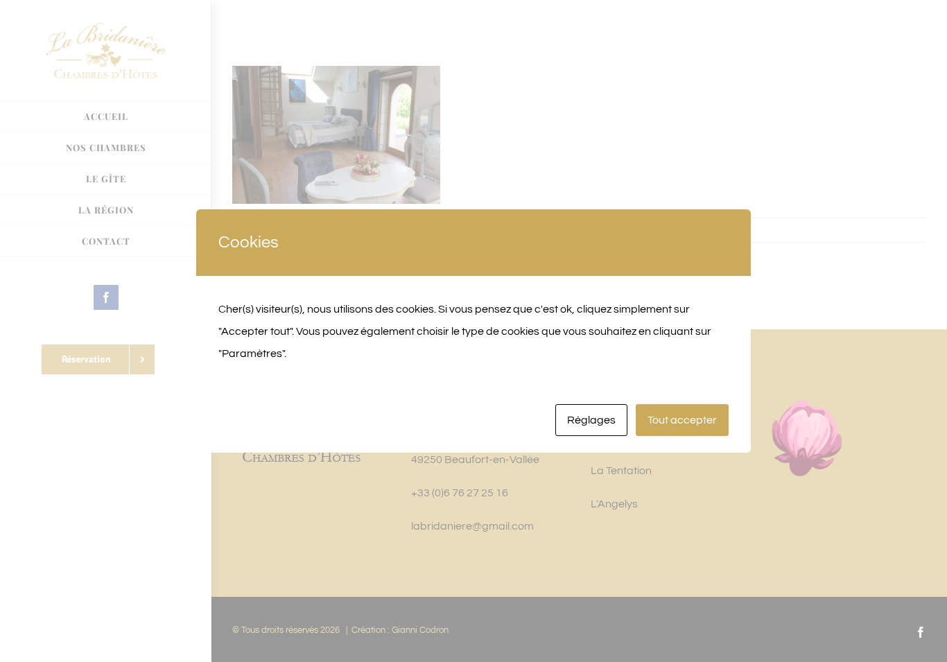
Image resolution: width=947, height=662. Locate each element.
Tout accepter (682, 420)
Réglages (591, 420)
